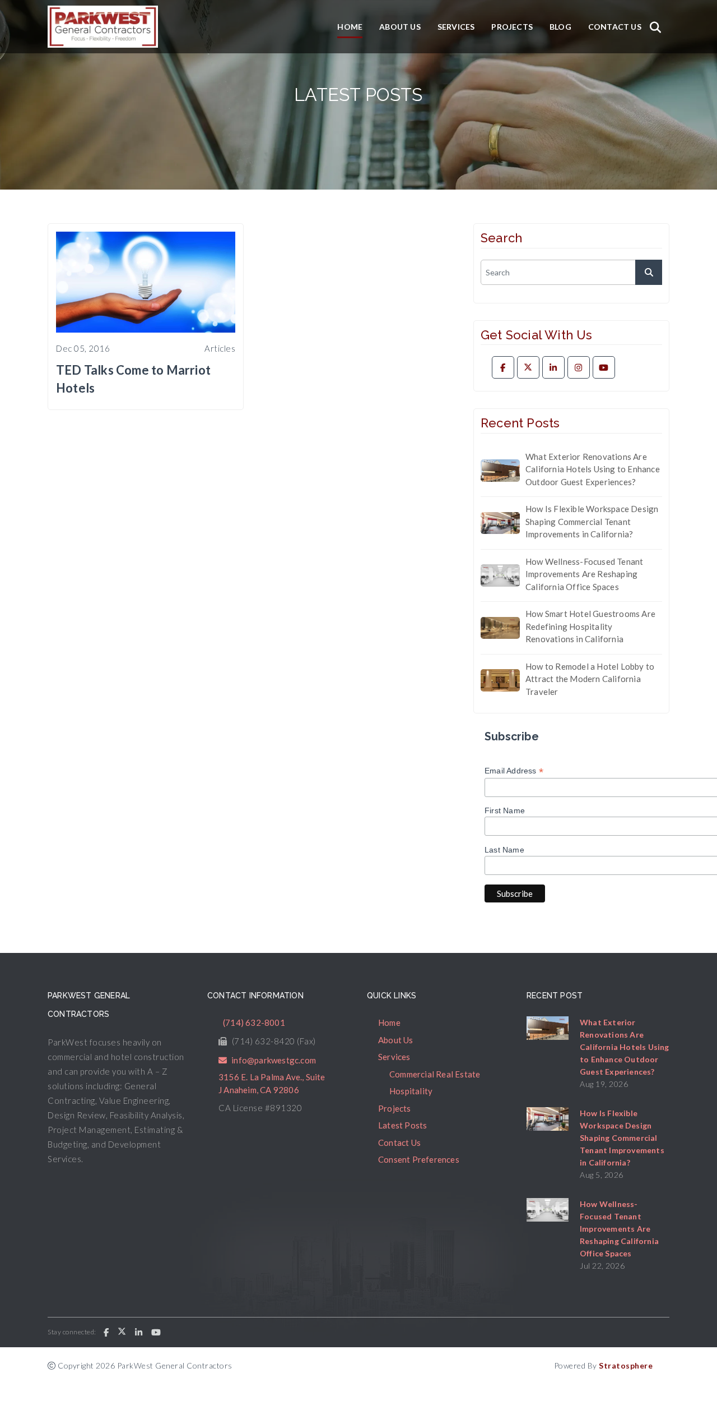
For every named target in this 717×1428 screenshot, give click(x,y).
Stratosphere (626, 1365)
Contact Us (614, 26)
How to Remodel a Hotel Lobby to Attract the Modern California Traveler (589, 679)
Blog (560, 26)
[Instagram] (578, 367)
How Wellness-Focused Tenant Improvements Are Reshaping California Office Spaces (584, 574)
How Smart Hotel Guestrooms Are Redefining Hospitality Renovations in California (590, 626)
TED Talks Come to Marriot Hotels (133, 378)
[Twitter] (528, 367)
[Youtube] (604, 367)
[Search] (655, 27)
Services (456, 26)
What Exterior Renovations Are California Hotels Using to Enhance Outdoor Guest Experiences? (592, 469)
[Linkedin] (553, 367)
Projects (512, 26)
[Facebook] (503, 367)
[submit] (648, 272)
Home (349, 26)
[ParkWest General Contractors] (103, 27)
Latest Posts (402, 1125)
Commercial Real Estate (434, 1074)
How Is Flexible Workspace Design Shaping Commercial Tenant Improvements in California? (591, 521)
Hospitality (410, 1091)
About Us (400, 26)
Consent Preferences (418, 1159)
